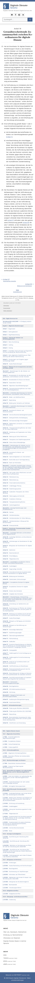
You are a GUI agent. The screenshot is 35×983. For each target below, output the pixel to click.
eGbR (9, 964)
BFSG (9, 961)
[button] (23, 14)
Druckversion (6, 308)
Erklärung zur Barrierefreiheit (13, 935)
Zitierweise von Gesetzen (11, 938)
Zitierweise (6, 305)
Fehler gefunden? (7, 310)
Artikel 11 (9, 137)
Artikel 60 (26, 222)
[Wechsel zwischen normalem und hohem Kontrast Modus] (19, 14)
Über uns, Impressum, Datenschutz (15, 932)
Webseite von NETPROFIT (17, 975)
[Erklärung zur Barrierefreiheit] (15, 14)
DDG (5, 955)
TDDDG (10, 958)
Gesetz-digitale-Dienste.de (17, 978)
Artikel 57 (10, 220)
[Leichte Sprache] (12, 14)
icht (10, 813)
